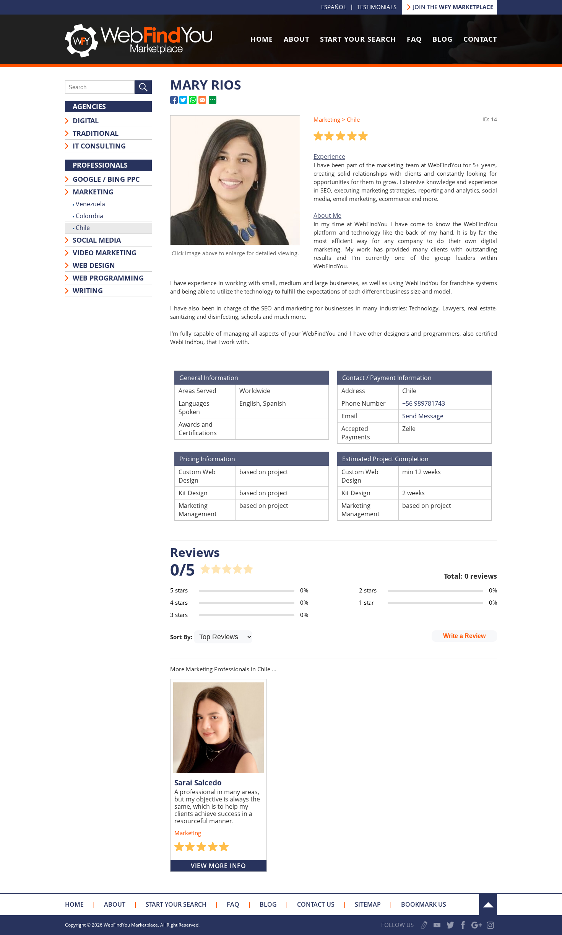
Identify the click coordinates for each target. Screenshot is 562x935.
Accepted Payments (355, 432)
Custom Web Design (197, 476)
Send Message (422, 416)
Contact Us (316, 904)
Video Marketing (104, 252)
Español (333, 7)
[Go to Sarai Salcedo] (218, 727)
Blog (442, 39)
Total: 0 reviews (470, 576)
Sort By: (182, 637)
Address (353, 391)
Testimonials (376, 7)
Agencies (89, 106)
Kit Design (193, 493)
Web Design (94, 265)
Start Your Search (358, 39)
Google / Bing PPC (106, 179)
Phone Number (363, 403)
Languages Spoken (194, 407)
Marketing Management (198, 509)
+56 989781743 (423, 403)
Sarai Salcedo (198, 783)
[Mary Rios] (235, 242)
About (296, 39)
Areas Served (197, 391)
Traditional (96, 133)
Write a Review (464, 636)
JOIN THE (453, 7)
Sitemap (368, 904)
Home (261, 39)
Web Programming (108, 277)
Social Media (97, 240)
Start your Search (176, 904)
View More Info (218, 866)
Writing (88, 290)
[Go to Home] (138, 55)
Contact (480, 39)
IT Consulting (99, 145)
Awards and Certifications (198, 428)
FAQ (414, 39)
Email (349, 416)
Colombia (89, 216)
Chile (83, 228)
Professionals (100, 165)
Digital (86, 120)
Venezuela (90, 204)
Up (488, 904)
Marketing (93, 191)
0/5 (182, 569)
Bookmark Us (423, 904)
